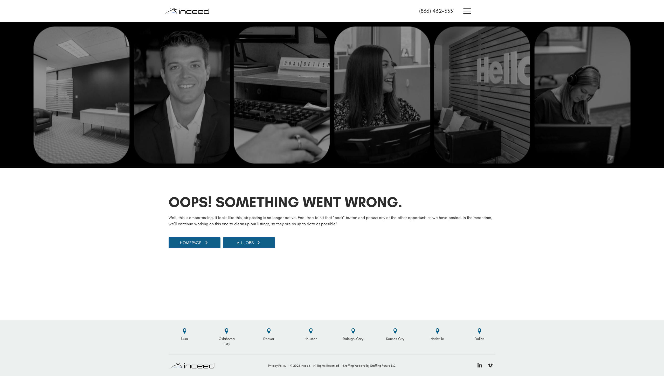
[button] (467, 11)
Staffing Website (354, 365)
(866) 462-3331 (436, 11)
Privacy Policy (277, 365)
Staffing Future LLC (383, 365)
